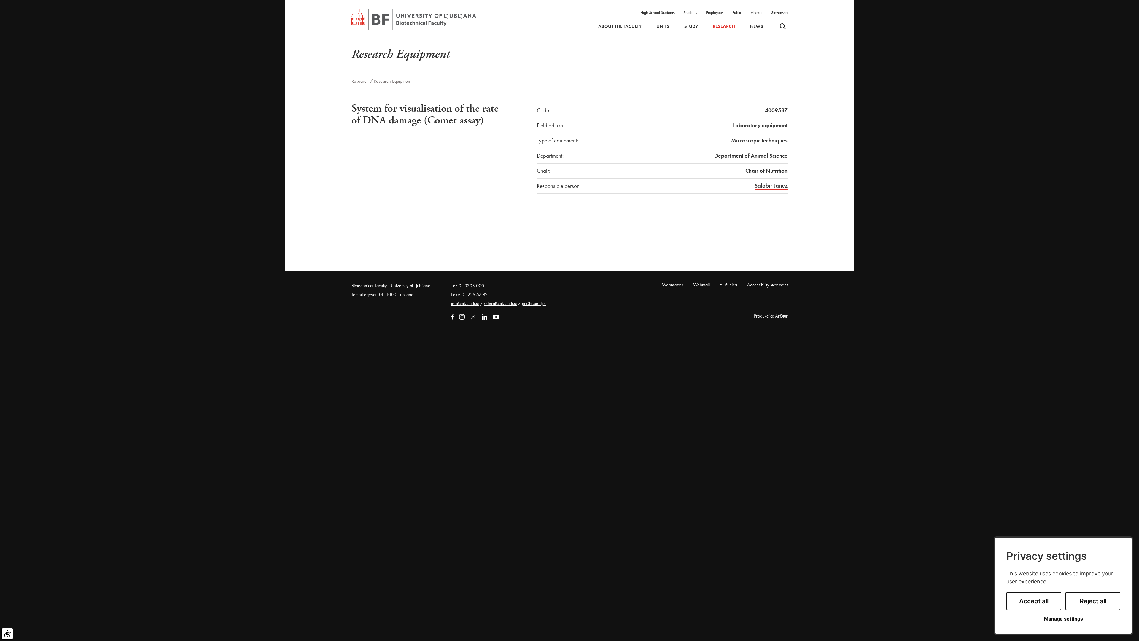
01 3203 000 (471, 286)
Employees (714, 12)
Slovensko (779, 12)
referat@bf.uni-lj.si (500, 303)
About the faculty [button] (620, 26)
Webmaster (672, 285)
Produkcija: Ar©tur (771, 316)
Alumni (756, 12)
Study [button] (691, 26)
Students (690, 12)
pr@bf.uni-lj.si (534, 303)
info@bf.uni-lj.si (465, 303)
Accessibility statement (767, 285)
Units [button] (662, 26)
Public (737, 12)
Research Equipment (392, 81)
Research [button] (724, 26)
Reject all (1093, 601)
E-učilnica (728, 285)
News (756, 26)
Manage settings (1063, 619)
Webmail (701, 285)
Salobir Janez (771, 185)
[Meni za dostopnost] (7, 633)
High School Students (657, 12)
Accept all (1034, 601)
